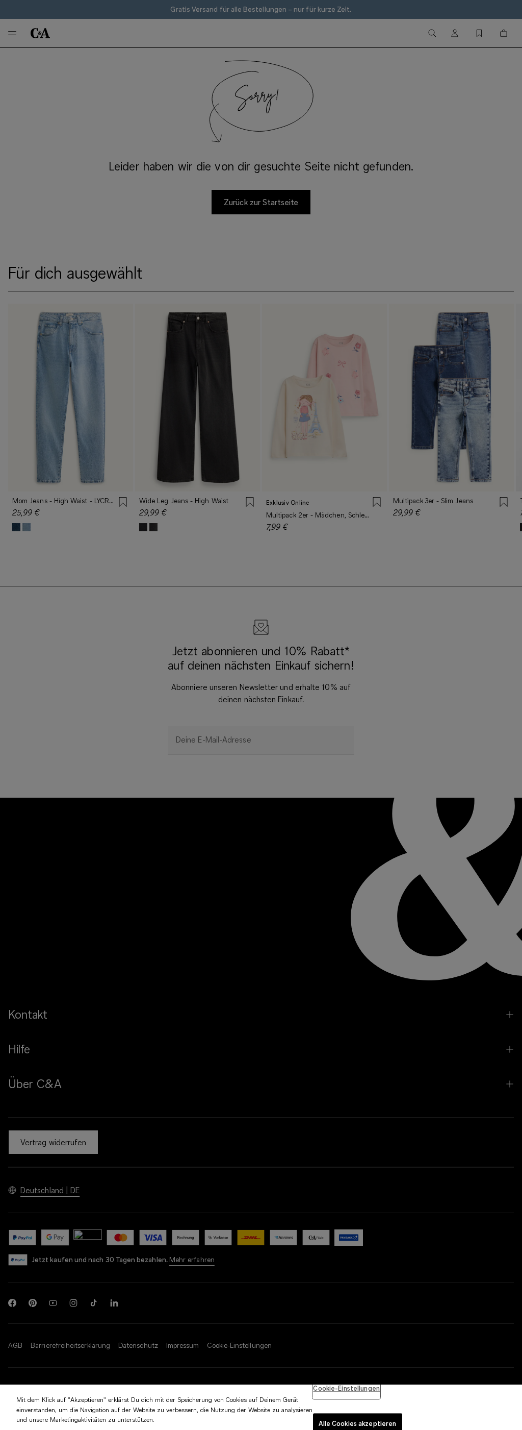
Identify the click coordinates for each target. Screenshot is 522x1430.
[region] (261, 1407)
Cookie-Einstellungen (346, 1388)
